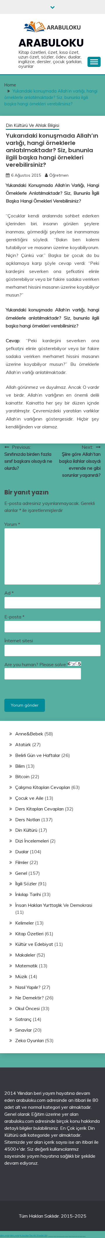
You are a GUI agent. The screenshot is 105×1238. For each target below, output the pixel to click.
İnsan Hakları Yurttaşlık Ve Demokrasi (53, 905)
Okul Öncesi (27, 1008)
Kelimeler (24, 923)
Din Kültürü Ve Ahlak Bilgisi (32, 125)
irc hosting (24, 1235)
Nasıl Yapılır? (28, 987)
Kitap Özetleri (29, 934)
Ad (9, 593)
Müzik (21, 976)
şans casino (73, 1236)
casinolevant (66, 1236)
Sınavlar (23, 1030)
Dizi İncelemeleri (32, 841)
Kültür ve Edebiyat (34, 944)
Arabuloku (51, 42)
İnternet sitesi (18, 640)
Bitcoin (22, 776)
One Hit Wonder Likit (38, 1235)
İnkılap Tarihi (28, 894)
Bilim (20, 766)
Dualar (22, 851)
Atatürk (23, 744)
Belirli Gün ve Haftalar (37, 755)
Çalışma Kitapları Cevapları (42, 787)
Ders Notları (27, 819)
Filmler (21, 862)
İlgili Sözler (26, 883)
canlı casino (54, 1236)
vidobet (76, 1236)
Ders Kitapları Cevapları (39, 809)
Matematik (26, 966)
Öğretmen (59, 175)
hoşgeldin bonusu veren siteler (61, 1236)
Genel (21, 873)
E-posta (14, 617)
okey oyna (4, 1235)
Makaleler (25, 955)
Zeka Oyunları (29, 1040)
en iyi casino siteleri (50, 1236)
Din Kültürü (26, 830)
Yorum (12, 524)
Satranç (23, 1019)
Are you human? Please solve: (36, 664)
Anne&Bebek (29, 734)
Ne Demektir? (29, 998)
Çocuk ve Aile (29, 798)
